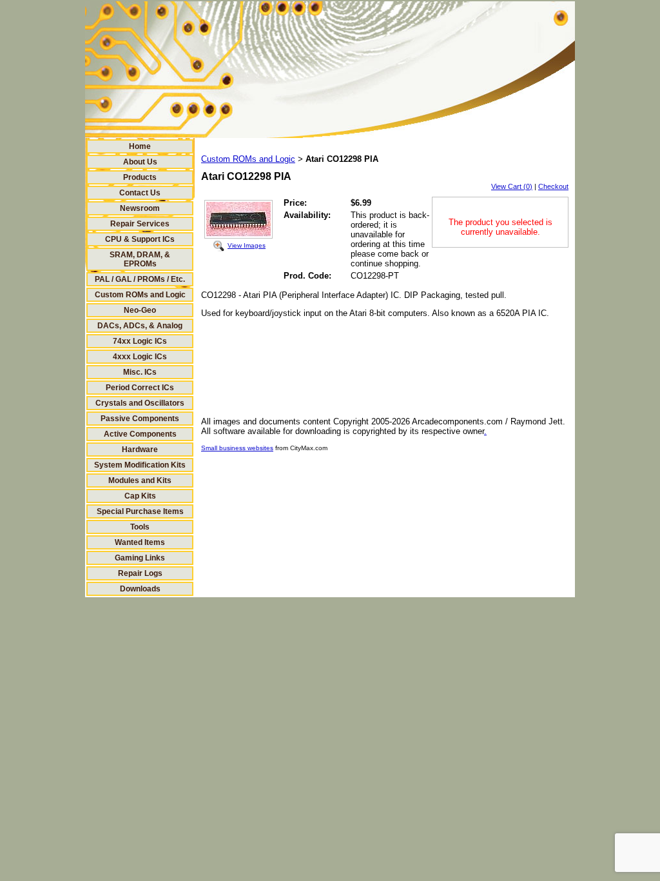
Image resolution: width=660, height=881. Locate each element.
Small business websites (237, 447)
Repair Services (140, 223)
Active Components (140, 434)
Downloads (140, 588)
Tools (140, 526)
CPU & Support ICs (140, 239)
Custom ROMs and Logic (140, 294)
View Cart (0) (511, 186)
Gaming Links (140, 557)
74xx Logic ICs (140, 341)
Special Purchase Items (140, 511)
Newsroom (140, 208)
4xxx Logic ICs (140, 356)
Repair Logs (140, 573)
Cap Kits (140, 495)
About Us (140, 161)
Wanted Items (140, 542)
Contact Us (139, 192)
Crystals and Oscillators (139, 403)
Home (140, 146)
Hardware (140, 449)
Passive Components (140, 418)
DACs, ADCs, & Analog (139, 325)
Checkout (553, 186)
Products (140, 177)
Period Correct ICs (140, 387)
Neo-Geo (140, 310)
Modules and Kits (139, 480)
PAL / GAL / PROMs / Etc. (140, 279)
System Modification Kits (140, 465)
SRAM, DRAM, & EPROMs (140, 259)
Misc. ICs (140, 372)
